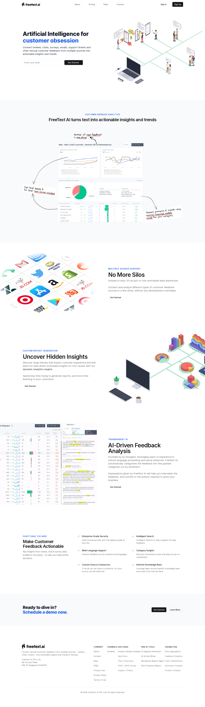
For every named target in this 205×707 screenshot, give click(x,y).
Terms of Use (100, 680)
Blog (96, 661)
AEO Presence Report (151, 665)
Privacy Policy (100, 675)
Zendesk (111, 651)
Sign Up (177, 4)
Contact (120, 4)
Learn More (175, 610)
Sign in (164, 4)
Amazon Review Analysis (129, 651)
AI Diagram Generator (151, 651)
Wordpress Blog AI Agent (152, 661)
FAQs (105, 4)
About (77, 4)
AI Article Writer (148, 656)
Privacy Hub (99, 670)
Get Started (115, 297)
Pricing (92, 4)
